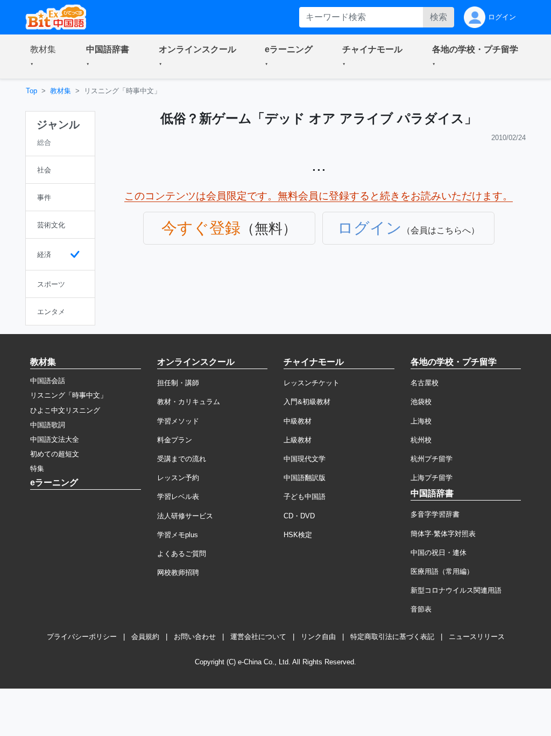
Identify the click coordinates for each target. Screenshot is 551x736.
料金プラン (174, 440)
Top (31, 91)
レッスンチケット (312, 383)
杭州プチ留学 (432, 459)
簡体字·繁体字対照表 (443, 534)
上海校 (421, 421)
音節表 (421, 609)
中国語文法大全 (54, 439)
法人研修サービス (185, 516)
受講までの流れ (181, 459)
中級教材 (298, 421)
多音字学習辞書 (435, 514)
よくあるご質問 (181, 554)
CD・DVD (299, 516)
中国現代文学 (305, 459)
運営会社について (258, 637)
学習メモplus (177, 535)
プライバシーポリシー (82, 637)
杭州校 (421, 440)
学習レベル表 (178, 496)
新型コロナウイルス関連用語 (456, 590)
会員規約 (145, 637)
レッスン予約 (178, 478)
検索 (438, 17)
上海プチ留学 (432, 478)
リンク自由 (318, 637)
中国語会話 (47, 381)
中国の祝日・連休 (439, 552)
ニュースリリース (477, 637)
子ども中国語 (305, 496)
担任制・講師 (178, 383)
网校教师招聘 (178, 572)
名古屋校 (425, 383)
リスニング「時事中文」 (68, 395)
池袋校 (421, 402)
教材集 (60, 91)
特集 (37, 468)
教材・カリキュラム (188, 402)
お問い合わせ (195, 637)
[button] (45, 56)
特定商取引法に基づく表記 (392, 637)
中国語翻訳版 (305, 478)
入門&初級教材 (307, 402)
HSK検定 (298, 535)
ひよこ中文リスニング (65, 410)
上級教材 (298, 440)
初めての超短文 (54, 454)
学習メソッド (178, 421)
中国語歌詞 (47, 425)
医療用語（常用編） (442, 571)
